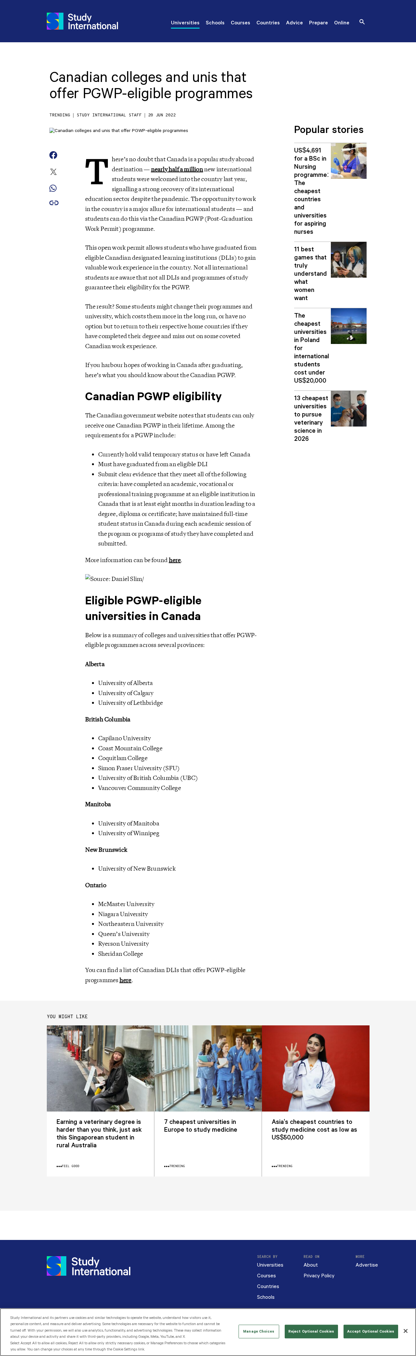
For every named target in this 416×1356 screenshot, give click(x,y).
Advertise (367, 1265)
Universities (185, 23)
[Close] (405, 1331)
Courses (240, 23)
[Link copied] (53, 203)
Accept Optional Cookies (371, 1331)
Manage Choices (258, 1331)
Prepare (318, 23)
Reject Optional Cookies (311, 1331)
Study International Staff (109, 115)
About (311, 1265)
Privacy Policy (319, 1276)
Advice (294, 23)
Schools (215, 23)
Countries (268, 23)
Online (341, 23)
